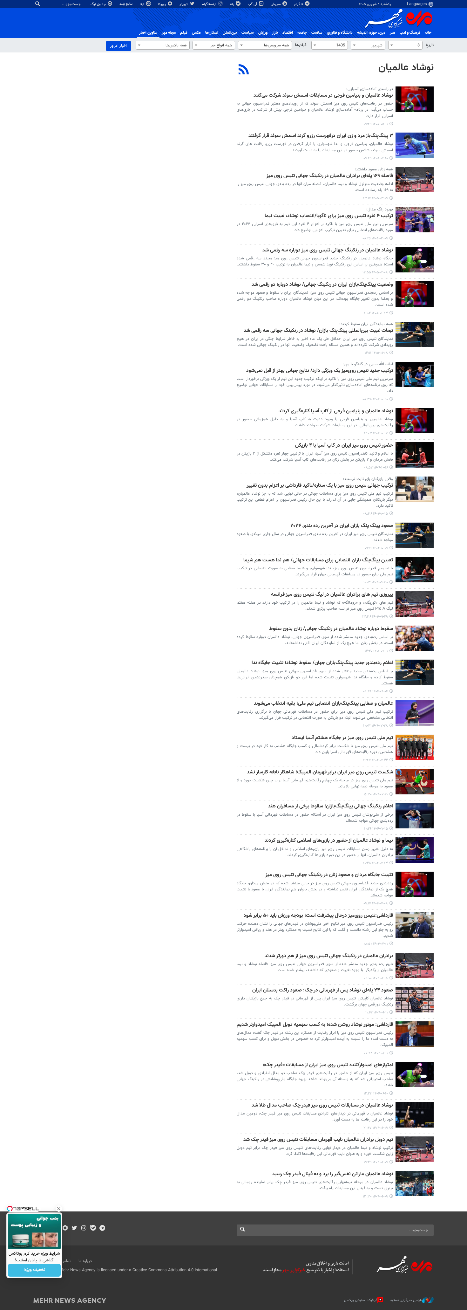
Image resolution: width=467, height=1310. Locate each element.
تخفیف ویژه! (34, 1270)
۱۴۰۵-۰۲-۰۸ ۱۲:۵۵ (375, 272)
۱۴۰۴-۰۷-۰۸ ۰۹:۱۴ (375, 903)
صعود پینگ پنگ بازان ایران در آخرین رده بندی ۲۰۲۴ (342, 526)
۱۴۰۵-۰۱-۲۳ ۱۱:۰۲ (376, 313)
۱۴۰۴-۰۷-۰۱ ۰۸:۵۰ (375, 944)
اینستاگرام (209, 4)
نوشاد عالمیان (406, 68)
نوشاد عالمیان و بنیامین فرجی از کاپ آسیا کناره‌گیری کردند (336, 411)
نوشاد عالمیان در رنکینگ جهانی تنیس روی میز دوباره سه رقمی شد (327, 250)
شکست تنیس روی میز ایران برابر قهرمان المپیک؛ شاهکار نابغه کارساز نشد (320, 772)
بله (232, 4)
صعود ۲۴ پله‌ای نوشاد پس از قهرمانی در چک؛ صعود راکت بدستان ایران (322, 990)
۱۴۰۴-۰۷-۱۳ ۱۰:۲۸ (375, 863)
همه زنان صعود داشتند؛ (374, 169)
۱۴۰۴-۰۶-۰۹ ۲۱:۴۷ (375, 1128)
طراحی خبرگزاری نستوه (406, 1300)
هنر (392, 33)
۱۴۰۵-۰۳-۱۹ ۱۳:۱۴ (375, 198)
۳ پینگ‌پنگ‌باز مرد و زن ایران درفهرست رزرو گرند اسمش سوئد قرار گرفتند (320, 136)
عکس (196, 33)
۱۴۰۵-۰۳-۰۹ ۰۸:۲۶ (375, 238)
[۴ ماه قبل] (415, 259)
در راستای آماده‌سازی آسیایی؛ (369, 89)
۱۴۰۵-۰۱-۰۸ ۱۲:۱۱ (376, 353)
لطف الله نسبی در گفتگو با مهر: (367, 364)
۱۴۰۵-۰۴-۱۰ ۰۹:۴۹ (375, 158)
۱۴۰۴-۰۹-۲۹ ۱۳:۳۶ (375, 617)
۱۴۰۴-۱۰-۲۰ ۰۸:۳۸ (375, 399)
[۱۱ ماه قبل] (415, 884)
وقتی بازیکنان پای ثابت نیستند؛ (368, 479)
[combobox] (405, 45)
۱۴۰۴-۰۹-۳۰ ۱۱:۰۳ (375, 582)
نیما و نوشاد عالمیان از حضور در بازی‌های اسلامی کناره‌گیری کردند (329, 841)
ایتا (142, 4)
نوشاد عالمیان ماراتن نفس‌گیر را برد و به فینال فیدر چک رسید (332, 1174)
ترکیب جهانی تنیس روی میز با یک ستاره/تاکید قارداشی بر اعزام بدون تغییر (320, 486)
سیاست (247, 33)
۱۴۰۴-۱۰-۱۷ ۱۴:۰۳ (376, 433)
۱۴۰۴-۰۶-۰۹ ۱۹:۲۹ (376, 1162)
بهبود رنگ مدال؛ (379, 209)
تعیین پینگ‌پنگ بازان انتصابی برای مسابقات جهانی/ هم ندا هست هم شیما (318, 560)
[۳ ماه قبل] (415, 219)
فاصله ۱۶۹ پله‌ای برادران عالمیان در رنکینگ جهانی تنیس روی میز (329, 176)
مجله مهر (169, 33)
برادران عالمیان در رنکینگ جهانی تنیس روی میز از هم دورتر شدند (329, 956)
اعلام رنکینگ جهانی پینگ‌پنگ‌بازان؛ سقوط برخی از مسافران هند (330, 806)
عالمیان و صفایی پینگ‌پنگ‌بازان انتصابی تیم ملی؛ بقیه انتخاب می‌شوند (323, 704)
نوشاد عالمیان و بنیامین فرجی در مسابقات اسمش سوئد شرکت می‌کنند (323, 95)
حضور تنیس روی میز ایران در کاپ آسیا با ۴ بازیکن (344, 445)
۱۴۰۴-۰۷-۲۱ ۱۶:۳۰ (376, 794)
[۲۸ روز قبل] (415, 99)
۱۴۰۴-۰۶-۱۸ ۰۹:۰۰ (376, 978)
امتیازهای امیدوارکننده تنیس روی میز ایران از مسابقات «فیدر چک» (328, 1065)
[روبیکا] (65, 1228)
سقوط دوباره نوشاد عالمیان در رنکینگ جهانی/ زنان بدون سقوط (331, 629)
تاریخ (430, 45)
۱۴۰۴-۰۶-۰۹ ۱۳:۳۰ (375, 1196)
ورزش (262, 33)
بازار (275, 33)
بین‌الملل (230, 33)
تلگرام (299, 4)
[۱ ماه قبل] (415, 145)
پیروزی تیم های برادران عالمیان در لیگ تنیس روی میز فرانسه (332, 595)
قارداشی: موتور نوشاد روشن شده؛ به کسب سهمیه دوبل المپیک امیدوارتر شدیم (315, 1025)
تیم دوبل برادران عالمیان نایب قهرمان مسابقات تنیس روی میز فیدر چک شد (318, 1140)
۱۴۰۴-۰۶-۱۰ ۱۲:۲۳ (376, 1093)
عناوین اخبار (148, 33)
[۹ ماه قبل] (415, 672)
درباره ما (85, 1261)
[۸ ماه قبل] (415, 535)
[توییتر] (74, 1228)
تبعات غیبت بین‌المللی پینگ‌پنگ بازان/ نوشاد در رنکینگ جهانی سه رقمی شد (318, 331)
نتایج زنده (126, 4)
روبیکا (162, 4)
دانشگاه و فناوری (340, 33)
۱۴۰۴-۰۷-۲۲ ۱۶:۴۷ (375, 760)
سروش (276, 4)
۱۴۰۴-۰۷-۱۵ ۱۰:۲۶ (376, 829)
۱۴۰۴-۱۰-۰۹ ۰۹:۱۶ (376, 548)
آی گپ (253, 4)
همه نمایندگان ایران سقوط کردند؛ (366, 324)
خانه (428, 33)
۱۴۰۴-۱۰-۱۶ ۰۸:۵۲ (376, 467)
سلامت (316, 33)
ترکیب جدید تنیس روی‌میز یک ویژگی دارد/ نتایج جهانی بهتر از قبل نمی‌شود (319, 371)
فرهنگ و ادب (410, 33)
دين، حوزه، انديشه (371, 33)
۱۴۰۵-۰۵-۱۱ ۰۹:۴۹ (375, 124)
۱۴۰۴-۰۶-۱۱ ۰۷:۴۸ (376, 1053)
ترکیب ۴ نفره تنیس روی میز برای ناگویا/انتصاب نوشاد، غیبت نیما (329, 216)
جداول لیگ (99, 4)
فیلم (183, 33)
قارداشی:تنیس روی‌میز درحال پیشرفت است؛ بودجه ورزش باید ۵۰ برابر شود (318, 916)
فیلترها (301, 45)
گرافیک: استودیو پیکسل (360, 1300)
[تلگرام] (102, 1228)
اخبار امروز (118, 46)
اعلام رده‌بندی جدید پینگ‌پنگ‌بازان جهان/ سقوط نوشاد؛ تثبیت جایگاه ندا (322, 663)
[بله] (93, 1228)
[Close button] (59, 1208)
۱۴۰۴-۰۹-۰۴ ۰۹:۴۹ (375, 691)
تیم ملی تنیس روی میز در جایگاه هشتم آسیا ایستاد (342, 738)
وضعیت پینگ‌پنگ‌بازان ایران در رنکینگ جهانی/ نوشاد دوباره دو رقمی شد (322, 285)
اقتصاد (287, 33)
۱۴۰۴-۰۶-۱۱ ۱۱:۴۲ (376, 1012)
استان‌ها (211, 33)
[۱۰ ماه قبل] (415, 713)
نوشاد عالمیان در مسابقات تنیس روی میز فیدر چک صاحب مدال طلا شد (322, 1105)
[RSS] (244, 70)
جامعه (302, 33)
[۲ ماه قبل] (415, 179)
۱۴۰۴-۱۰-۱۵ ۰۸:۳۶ (375, 514)
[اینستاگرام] (84, 1228)
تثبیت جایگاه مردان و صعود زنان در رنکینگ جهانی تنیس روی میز (329, 875)
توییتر (184, 4)
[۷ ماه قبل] (415, 374)
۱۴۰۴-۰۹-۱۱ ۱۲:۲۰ (376, 651)
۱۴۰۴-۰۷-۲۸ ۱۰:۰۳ (375, 726)
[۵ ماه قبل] (415, 334)
